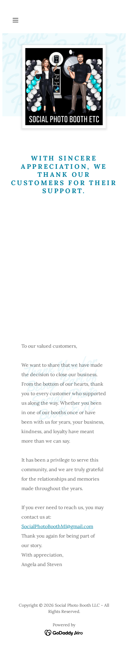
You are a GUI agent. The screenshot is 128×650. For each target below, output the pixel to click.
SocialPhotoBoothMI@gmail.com (57, 526)
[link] (64, 632)
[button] (18, 20)
